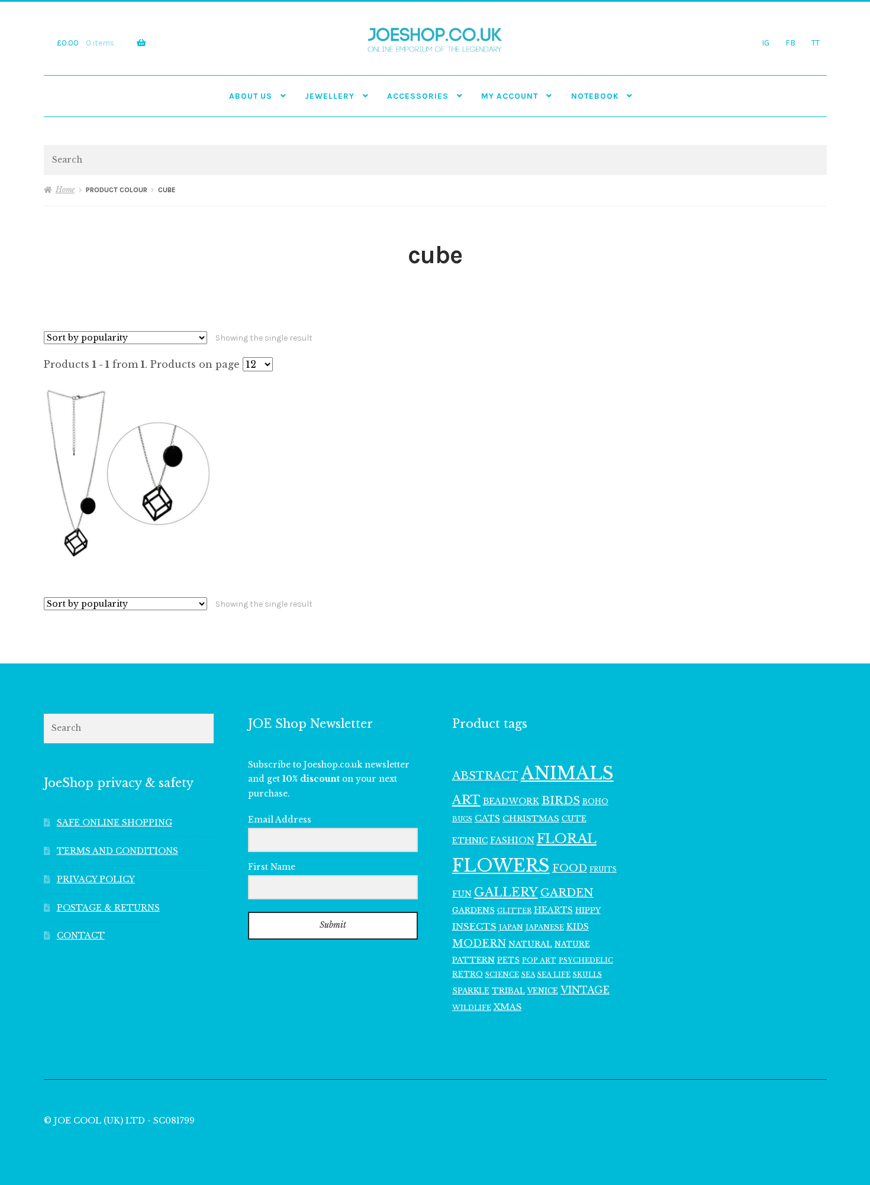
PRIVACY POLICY (96, 880)
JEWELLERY (330, 96)
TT (815, 42)
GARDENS (473, 910)
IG (765, 42)
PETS (508, 960)
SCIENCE (502, 974)
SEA (528, 974)
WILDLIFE (471, 1007)
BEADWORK (511, 801)
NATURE (572, 944)
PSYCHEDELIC (586, 960)
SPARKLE (470, 990)
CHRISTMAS (530, 819)
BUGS (462, 819)
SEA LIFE (554, 974)
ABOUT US (250, 96)
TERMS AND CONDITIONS (117, 851)
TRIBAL (508, 990)
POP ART (539, 960)
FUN (462, 894)
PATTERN (473, 960)
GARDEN (567, 892)
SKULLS (587, 974)
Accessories (418, 96)
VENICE (542, 990)
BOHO (595, 801)
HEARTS (553, 910)
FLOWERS (501, 865)
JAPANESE (545, 927)
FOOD (569, 868)
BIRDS (561, 800)
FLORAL (567, 838)
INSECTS (474, 926)
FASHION (512, 840)
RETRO (467, 974)
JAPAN (511, 927)
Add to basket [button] (128, 473)
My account (509, 96)
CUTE (574, 818)
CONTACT (81, 936)
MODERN (479, 943)
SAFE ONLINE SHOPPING (114, 823)
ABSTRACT (485, 775)
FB (790, 42)
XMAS (507, 1007)
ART (466, 800)
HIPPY (588, 910)
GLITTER (514, 911)
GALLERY (506, 892)
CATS (487, 818)
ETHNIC (470, 840)
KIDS (577, 926)
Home (65, 189)
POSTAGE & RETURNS (108, 908)
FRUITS (603, 869)
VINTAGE (585, 990)
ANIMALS (567, 773)
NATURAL (530, 944)
